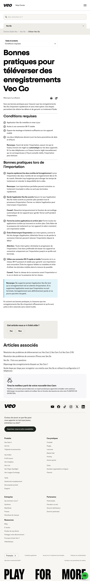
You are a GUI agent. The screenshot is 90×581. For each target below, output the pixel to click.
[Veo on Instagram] (70, 406)
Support (7, 488)
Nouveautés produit (11, 485)
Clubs (49, 465)
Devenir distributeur (53, 508)
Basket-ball (50, 453)
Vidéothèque (8, 542)
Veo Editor (8, 455)
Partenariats (51, 501)
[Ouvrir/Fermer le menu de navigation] (85, 5)
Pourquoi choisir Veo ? (12, 538)
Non (20, 331)
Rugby (49, 446)
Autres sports (51, 460)
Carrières (7, 504)
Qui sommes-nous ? (11, 501)
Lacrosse (50, 449)
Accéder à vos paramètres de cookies (75, 560)
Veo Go (23, 32)
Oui (11, 331)
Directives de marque (11, 515)
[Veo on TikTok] (64, 406)
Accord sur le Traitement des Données (53, 555)
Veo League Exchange (12, 472)
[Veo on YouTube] (52, 406)
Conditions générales (31, 555)
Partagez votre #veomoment (14, 535)
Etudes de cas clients (11, 531)
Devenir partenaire (53, 511)
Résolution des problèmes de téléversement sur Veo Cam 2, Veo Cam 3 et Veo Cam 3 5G (39, 352)
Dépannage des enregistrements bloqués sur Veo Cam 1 (26, 364)
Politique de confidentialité (78, 555)
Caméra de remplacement (13, 481)
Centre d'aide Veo (10, 32)
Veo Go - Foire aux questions (15, 360)
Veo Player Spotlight (11, 469)
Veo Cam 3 (8, 442)
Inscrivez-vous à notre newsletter (20, 429)
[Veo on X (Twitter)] (77, 406)
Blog (5, 524)
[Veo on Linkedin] (83, 406)
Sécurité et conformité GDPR (12, 560)
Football (49, 442)
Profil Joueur (8, 458)
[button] (11, 555)
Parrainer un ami (52, 504)
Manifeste (7, 508)
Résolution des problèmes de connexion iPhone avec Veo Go (27, 356)
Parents (49, 472)
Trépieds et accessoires (12, 449)
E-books (7, 527)
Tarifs (6, 478)
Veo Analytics (9, 462)
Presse (6, 511)
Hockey (49, 457)
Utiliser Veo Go (34, 32)
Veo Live (7, 465)
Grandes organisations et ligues (57, 469)
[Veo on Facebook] (58, 406)
